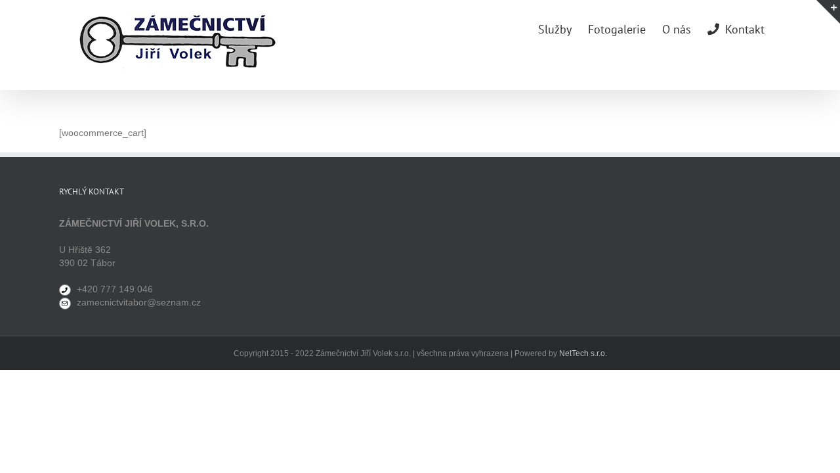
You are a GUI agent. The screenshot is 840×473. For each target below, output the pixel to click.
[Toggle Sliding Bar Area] (828, 12)
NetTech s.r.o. (583, 353)
